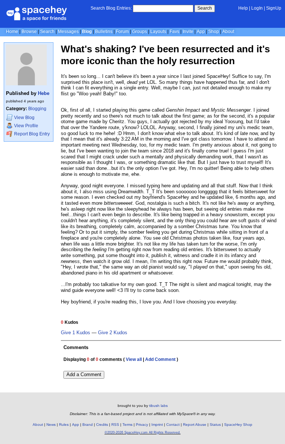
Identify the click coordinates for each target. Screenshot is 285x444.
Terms (127, 424)
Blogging (37, 108)
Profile (26, 125)
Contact (173, 424)
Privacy (142, 424)
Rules (64, 424)
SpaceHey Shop (238, 424)
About (228, 31)
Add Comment (160, 359)
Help (243, 8)
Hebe (43, 93)
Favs (174, 31)
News (51, 424)
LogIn (257, 8)
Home (12, 31)
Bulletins (103, 31)
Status (215, 424)
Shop (213, 31)
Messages (68, 31)
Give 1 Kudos (75, 332)
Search (204, 8)
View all (134, 359)
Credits (102, 424)
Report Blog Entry (31, 134)
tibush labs (158, 406)
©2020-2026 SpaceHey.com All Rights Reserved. (143, 432)
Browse (29, 31)
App (201, 31)
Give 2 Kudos (112, 332)
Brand (87, 424)
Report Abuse (194, 424)
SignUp (273, 8)
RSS (115, 424)
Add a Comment (83, 374)
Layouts (158, 31)
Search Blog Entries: (111, 8)
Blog (87, 31)
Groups (139, 31)
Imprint (157, 424)
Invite (188, 31)
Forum (122, 31)
